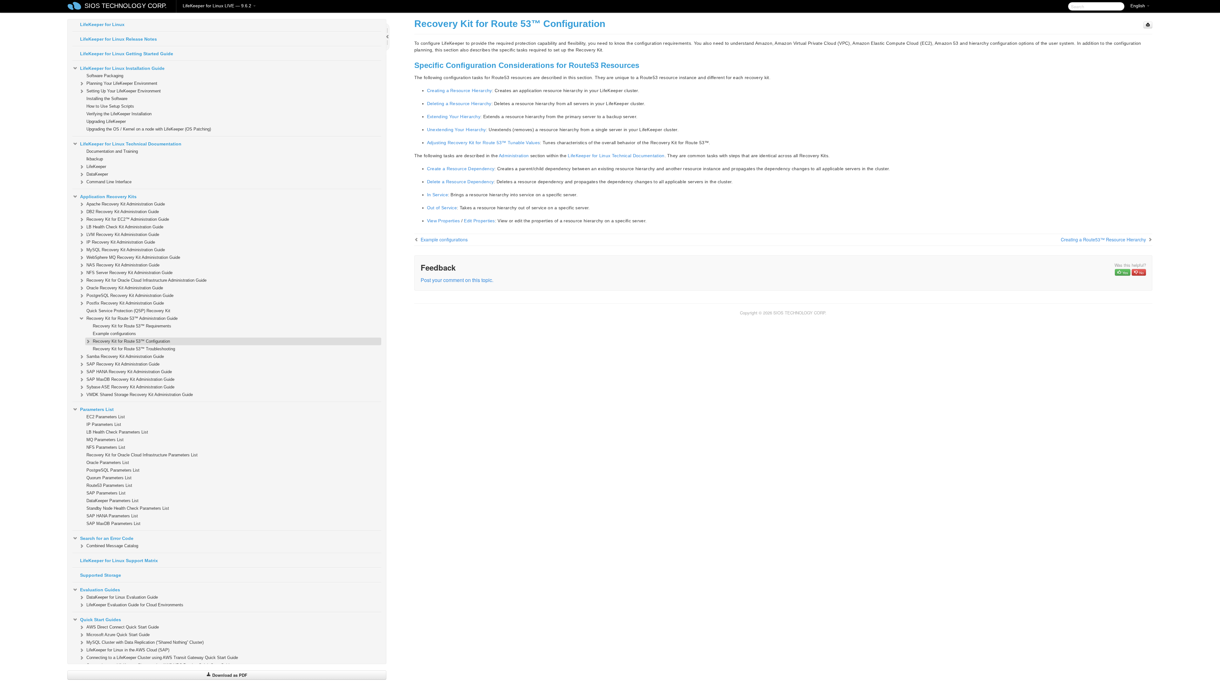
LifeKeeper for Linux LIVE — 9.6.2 (218, 5)
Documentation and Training (112, 151)
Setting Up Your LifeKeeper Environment (123, 91)
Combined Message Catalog (112, 545)
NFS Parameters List (105, 447)
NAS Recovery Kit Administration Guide (122, 265)
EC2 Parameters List (105, 416)
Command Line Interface (109, 181)
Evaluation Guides (100, 589)
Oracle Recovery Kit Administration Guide (124, 288)
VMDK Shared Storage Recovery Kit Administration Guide (139, 394)
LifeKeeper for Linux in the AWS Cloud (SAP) (127, 650)
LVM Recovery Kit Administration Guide (122, 234)
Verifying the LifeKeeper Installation (119, 113)
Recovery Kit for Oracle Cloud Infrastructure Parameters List (142, 455)
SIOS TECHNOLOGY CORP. (126, 5)
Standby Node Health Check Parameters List (127, 508)
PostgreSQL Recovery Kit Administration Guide (129, 295)
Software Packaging (104, 75)
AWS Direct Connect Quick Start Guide (122, 627)
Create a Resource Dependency (460, 168)
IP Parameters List (103, 424)
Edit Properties (479, 220)
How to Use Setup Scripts (110, 106)
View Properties (443, 220)
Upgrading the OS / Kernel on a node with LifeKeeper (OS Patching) (148, 129)
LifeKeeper (96, 166)
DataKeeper (97, 174)
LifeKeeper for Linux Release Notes (118, 39)
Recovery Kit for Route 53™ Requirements (132, 326)
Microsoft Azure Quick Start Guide (118, 634)
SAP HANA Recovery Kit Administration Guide (129, 371)
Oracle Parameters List (107, 462)
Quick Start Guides (100, 619)
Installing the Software (106, 98)
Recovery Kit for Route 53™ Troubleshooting (134, 348)
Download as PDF (229, 675)
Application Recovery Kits (108, 196)
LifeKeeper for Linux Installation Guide (122, 68)
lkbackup (94, 159)
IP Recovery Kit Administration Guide (120, 242)
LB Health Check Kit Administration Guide (124, 227)
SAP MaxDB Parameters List (113, 523)
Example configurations (114, 333)
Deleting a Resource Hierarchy (459, 103)
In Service (437, 194)
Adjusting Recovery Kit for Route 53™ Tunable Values (483, 142)
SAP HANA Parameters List (112, 516)
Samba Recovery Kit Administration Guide (125, 356)
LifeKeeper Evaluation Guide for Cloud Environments (134, 604)
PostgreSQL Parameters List (112, 470)
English (1138, 5)
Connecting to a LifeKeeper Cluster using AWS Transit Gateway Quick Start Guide (162, 657)
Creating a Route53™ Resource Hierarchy (1103, 239)
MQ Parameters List (105, 439)
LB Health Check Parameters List (117, 432)
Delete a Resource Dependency (460, 181)
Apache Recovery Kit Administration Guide (125, 204)
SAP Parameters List (105, 493)
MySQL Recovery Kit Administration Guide (125, 249)
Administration (514, 155)
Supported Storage (100, 575)
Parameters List (97, 409)
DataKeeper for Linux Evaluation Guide (122, 597)
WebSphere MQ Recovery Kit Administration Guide (133, 257)
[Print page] (1147, 25)
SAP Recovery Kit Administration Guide (122, 364)
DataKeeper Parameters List (112, 500)
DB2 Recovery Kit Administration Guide (122, 211)
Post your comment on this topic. (457, 280)
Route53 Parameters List (109, 485)
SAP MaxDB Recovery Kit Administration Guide (130, 379)
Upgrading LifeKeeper (106, 121)
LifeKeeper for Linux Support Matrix (119, 560)
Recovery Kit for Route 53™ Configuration (131, 341)
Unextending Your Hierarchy (456, 129)
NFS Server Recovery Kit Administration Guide (129, 272)
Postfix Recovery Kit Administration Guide (125, 303)
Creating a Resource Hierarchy (459, 90)
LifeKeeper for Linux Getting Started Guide (126, 53)
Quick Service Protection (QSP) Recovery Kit (128, 310)
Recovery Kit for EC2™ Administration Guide (127, 219)
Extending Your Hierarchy (453, 116)
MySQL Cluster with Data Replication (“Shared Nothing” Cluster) (145, 642)
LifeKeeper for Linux (102, 24)
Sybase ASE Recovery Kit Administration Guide (130, 387)
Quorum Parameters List (109, 477)
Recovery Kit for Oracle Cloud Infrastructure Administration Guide (146, 280)
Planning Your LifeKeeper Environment (121, 83)
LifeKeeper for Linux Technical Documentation (130, 143)
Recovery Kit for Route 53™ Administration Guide (132, 318)
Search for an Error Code (106, 538)
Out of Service (442, 207)
